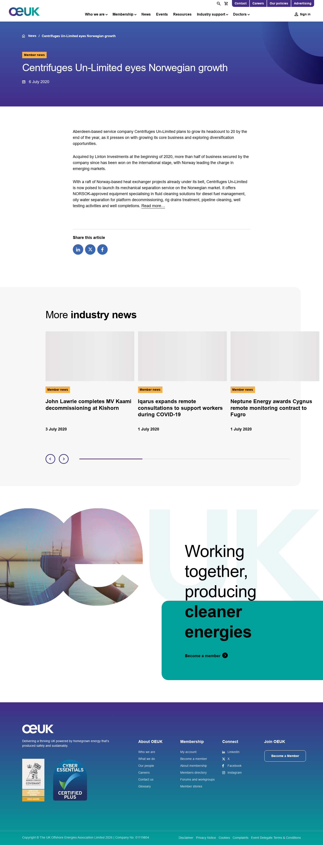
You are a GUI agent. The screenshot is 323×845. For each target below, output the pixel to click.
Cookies (224, 837)
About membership (193, 765)
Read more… (153, 206)
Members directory (193, 772)
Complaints (240, 837)
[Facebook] (102, 249)
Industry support (211, 14)
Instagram (235, 772)
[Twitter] (90, 249)
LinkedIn (234, 752)
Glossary (144, 786)
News (146, 14)
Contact (241, 3)
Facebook (235, 765)
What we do (146, 759)
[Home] (25, 36)
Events (162, 14)
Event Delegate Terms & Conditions (276, 837)
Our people (146, 765)
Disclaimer (186, 837)
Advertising (302, 3)
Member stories (191, 786)
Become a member (193, 759)
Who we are (95, 14)
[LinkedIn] (78, 249)
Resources (182, 14)
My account (188, 752)
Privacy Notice (206, 837)
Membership (123, 14)
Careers (258, 3)
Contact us (145, 779)
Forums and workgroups (197, 779)
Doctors (240, 14)
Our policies (279, 3)
